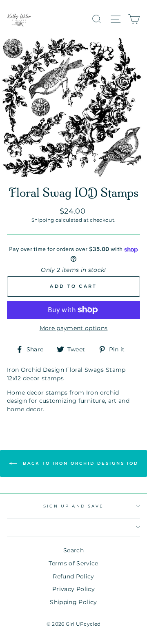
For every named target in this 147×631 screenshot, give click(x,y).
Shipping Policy (73, 602)
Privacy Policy (73, 589)
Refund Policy (73, 576)
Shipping (42, 220)
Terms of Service (73, 563)
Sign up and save (73, 506)
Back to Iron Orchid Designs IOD (79, 463)
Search (73, 550)
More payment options (74, 328)
